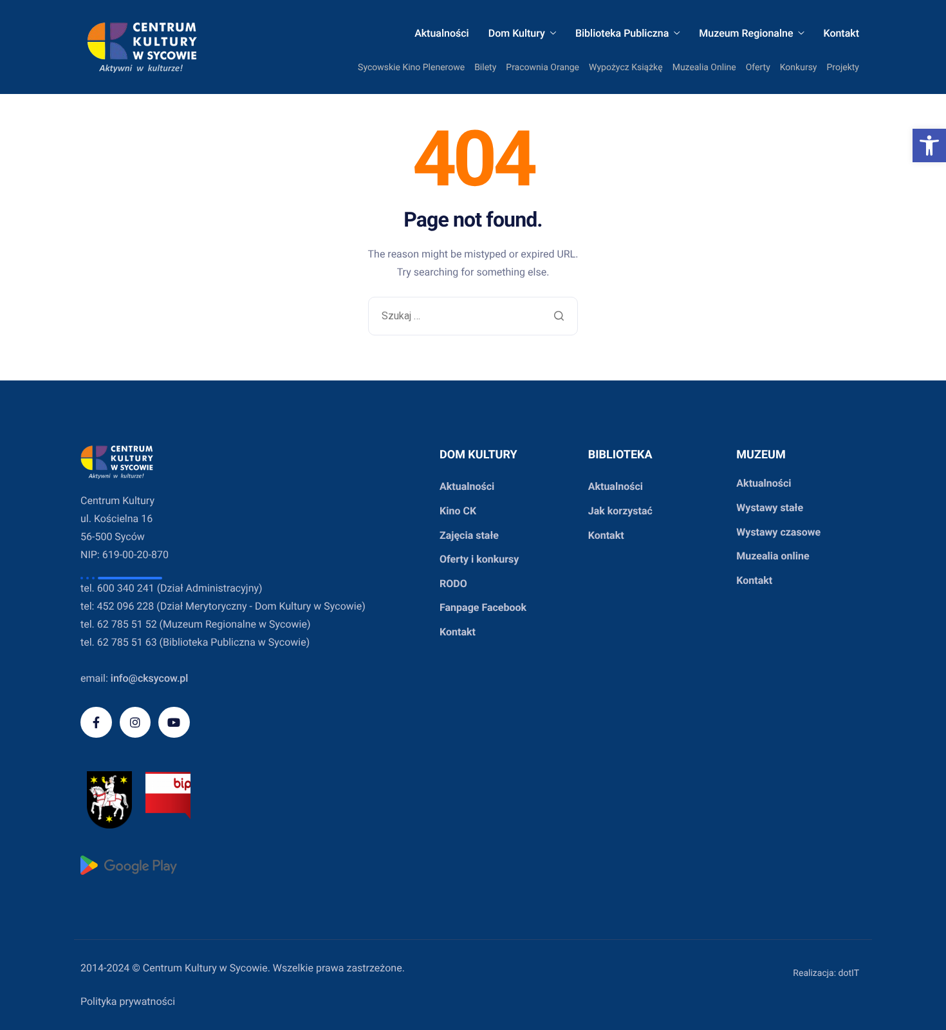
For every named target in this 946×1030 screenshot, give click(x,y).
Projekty (843, 67)
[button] (929, 145)
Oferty (758, 67)
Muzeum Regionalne (746, 33)
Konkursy (798, 67)
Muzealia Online (704, 67)
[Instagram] (135, 722)
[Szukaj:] (473, 317)
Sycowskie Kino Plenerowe (411, 67)
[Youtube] (174, 722)
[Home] (142, 47)
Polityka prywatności (127, 1001)
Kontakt (841, 33)
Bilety (485, 67)
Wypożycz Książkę (626, 67)
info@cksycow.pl (150, 678)
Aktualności (441, 33)
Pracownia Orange (542, 67)
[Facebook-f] (96, 722)
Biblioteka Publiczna (622, 33)
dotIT (849, 973)
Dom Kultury (516, 33)
